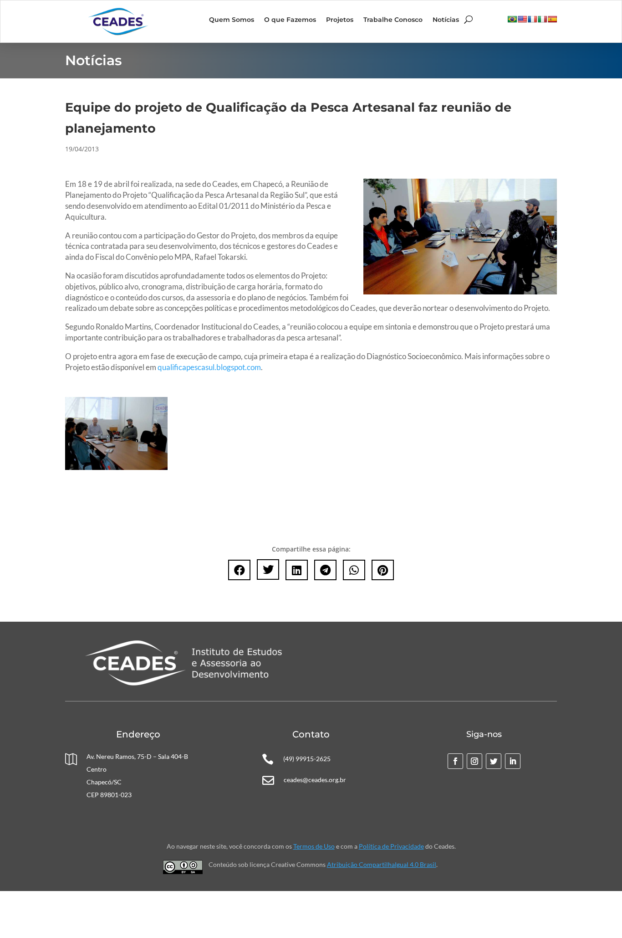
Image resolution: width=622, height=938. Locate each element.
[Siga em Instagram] (474, 761)
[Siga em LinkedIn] (512, 761)
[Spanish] (552, 19)
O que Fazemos (290, 20)
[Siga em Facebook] (455, 761)
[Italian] (542, 19)
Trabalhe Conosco (393, 20)
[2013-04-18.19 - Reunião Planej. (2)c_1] (116, 467)
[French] (532, 19)
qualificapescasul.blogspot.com (209, 367)
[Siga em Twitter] (493, 761)
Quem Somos (231, 20)
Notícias (446, 20)
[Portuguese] (512, 19)
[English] (522, 19)
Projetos (339, 20)
